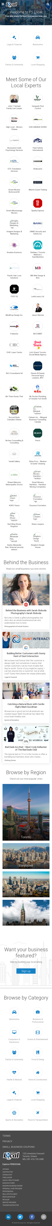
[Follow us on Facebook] (32, 1217)
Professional (8, 1191)
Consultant (7, 1175)
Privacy (7, 1141)
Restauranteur (9, 1197)
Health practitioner (11, 1180)
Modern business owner (12, 1186)
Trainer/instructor (11, 1205)
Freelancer (7, 1177)
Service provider (9, 1202)
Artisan (6, 1169)
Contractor (8, 1172)
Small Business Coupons (19, 1147)
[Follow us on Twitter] (20, 1217)
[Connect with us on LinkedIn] (8, 1217)
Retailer (6, 1200)
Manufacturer (9, 1183)
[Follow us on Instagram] (43, 1217)
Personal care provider (12, 1188)
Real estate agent (10, 1194)
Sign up (26, 971)
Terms (7, 1135)
